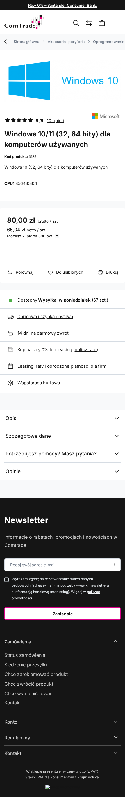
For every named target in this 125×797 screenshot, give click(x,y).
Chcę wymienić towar (28, 693)
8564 (20, 183)
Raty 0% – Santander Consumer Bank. (62, 5)
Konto (10, 722)
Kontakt (12, 703)
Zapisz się (63, 613)
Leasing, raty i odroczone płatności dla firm (61, 366)
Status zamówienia (24, 655)
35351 (31, 183)
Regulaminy (17, 737)
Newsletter (26, 520)
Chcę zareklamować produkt (36, 674)
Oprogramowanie (108, 41)
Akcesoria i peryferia (66, 41)
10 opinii (55, 120)
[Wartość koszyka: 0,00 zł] (102, 23)
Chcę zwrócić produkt (28, 684)
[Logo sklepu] (24, 22)
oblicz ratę (86, 349)
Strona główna (26, 41)
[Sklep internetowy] (62, 787)
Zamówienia (17, 642)
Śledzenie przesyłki (25, 665)
